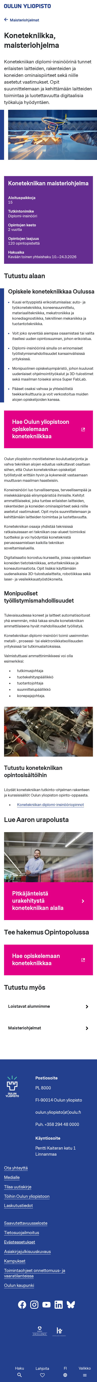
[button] (85, 1372)
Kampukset (14, 1261)
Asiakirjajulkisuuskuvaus (27, 1252)
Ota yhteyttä (16, 1168)
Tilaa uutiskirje (17, 1187)
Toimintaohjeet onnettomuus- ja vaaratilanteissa (34, 1273)
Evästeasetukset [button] (19, 1242)
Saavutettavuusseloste (25, 1223)
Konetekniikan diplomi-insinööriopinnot (50, 804)
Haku (19, 1368)
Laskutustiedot (18, 1206)
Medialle (12, 1177)
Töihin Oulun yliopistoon (27, 1196)
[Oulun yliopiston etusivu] (42, 4)
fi (70, 1374)
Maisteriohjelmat (24, 20)
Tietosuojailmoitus (21, 1233)
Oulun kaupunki (19, 1285)
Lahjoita (42, 1368)
